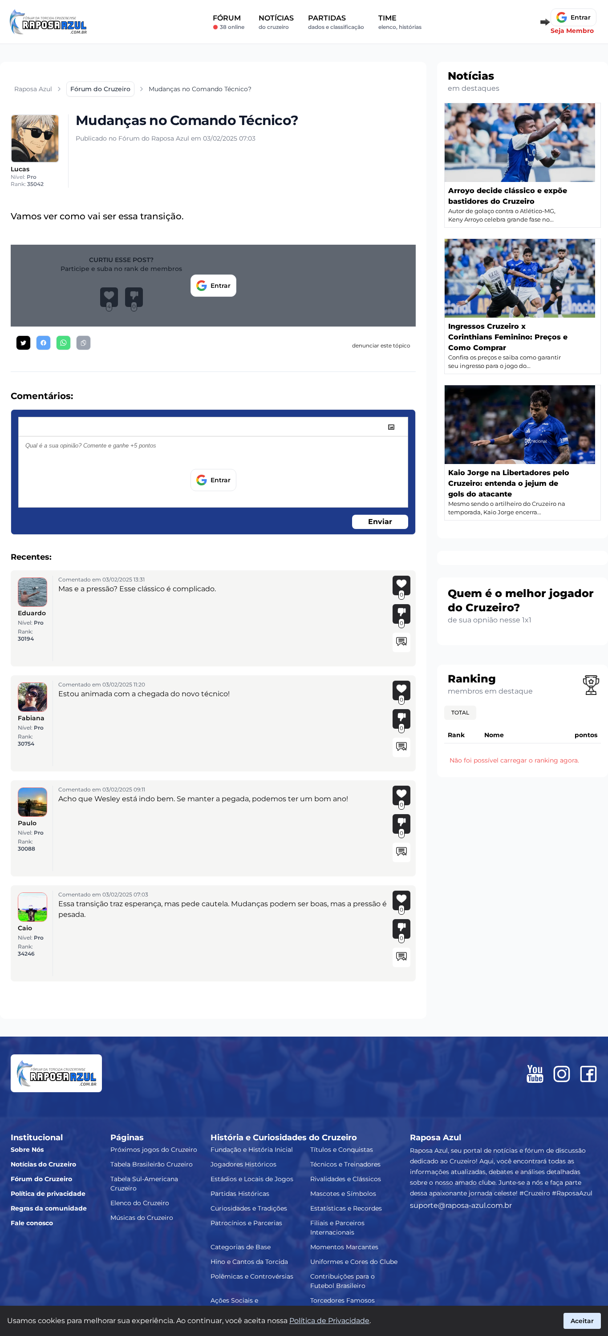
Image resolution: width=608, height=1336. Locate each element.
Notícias (276, 22)
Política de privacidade (48, 1194)
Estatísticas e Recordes (346, 1208)
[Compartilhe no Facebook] (43, 342)
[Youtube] (535, 1074)
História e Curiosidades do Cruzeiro (284, 1137)
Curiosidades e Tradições (249, 1208)
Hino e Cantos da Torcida (249, 1262)
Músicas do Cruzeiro (141, 1218)
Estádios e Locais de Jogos (252, 1179)
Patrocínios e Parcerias (246, 1223)
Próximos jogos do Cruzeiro (153, 1150)
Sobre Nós (27, 1150)
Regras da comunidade (49, 1208)
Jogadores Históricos (243, 1164)
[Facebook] (588, 1074)
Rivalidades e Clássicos (345, 1179)
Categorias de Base (241, 1247)
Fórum (228, 22)
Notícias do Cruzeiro (43, 1164)
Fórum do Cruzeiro (41, 1179)
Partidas (336, 22)
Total (460, 712)
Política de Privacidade (329, 1320)
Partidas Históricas (240, 1194)
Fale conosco (32, 1223)
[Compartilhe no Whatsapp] (63, 342)
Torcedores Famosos (342, 1300)
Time (400, 22)
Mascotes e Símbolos (343, 1194)
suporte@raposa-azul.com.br (461, 1205)
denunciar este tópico (381, 345)
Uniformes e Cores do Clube (353, 1262)
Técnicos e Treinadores (345, 1164)
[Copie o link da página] (83, 342)
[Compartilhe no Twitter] (23, 342)
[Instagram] (562, 1074)
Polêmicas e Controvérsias (252, 1276)
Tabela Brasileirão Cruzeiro (151, 1164)
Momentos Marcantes (344, 1247)
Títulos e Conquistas (341, 1150)
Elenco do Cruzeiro (139, 1203)
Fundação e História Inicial (252, 1150)
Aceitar (582, 1321)
